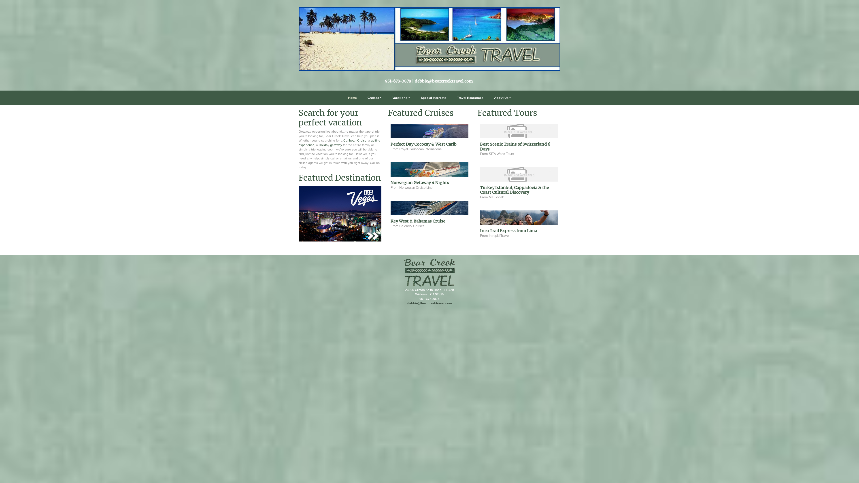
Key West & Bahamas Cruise (418, 221)
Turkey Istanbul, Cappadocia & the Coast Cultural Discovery (514, 190)
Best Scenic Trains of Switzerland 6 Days (515, 147)
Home (352, 98)
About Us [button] (501, 98)
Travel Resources (470, 98)
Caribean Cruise (354, 140)
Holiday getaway (331, 145)
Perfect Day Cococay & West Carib (424, 144)
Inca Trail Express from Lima (508, 230)
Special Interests (433, 98)
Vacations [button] (399, 98)
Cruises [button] (373, 98)
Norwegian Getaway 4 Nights (420, 182)
